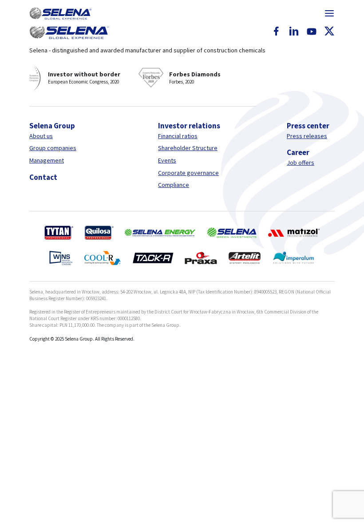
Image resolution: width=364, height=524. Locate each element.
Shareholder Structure (188, 148)
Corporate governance (188, 173)
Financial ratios (178, 136)
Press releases (307, 136)
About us (41, 136)
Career (298, 152)
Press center (308, 126)
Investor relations (189, 126)
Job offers (300, 163)
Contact (43, 177)
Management (46, 160)
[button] (60, 13)
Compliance (173, 185)
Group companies (52, 148)
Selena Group (52, 126)
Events (167, 160)
